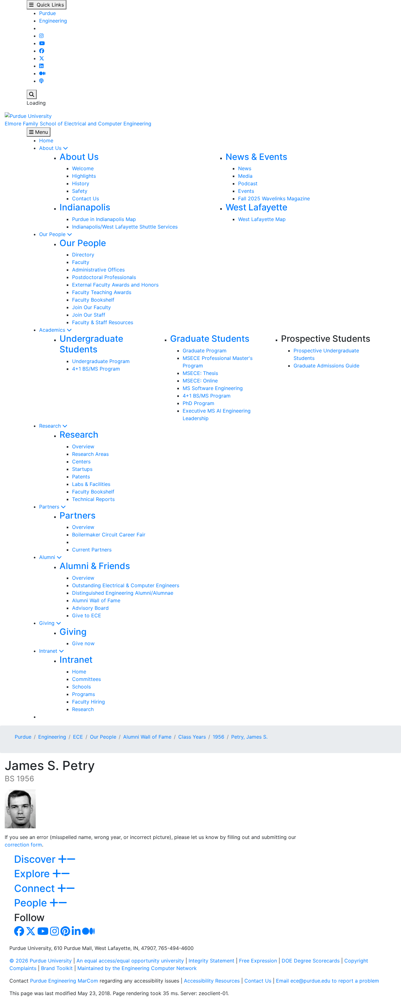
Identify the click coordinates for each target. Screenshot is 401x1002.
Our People (53, 234)
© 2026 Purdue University (40, 960)
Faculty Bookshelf (93, 300)
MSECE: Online (200, 380)
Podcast (248, 183)
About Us (51, 148)
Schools (81, 686)
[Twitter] (41, 58)
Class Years (192, 737)
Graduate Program (205, 350)
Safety (79, 191)
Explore (33, 874)
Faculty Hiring (88, 702)
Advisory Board (90, 608)
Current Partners (92, 549)
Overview (83, 446)
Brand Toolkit (57, 968)
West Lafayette (256, 207)
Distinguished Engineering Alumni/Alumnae (122, 593)
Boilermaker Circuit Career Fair (108, 534)
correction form (23, 844)
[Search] (32, 94)
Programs (83, 694)
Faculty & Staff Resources (102, 322)
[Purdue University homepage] (28, 115)
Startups (82, 469)
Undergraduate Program (101, 361)
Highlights (84, 176)
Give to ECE (86, 615)
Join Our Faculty (91, 307)
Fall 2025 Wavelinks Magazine (274, 198)
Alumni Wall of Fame (96, 600)
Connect (35, 888)
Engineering (53, 21)
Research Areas (90, 454)
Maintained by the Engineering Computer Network (137, 968)
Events (246, 191)
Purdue (47, 13)
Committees (86, 679)
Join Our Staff (88, 315)
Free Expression (258, 960)
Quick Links (49, 5)
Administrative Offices (98, 269)
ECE (78, 737)
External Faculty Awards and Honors (115, 285)
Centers (81, 461)
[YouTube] (42, 43)
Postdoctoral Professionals (104, 277)
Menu (41, 132)
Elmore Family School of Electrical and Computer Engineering (78, 123)
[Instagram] (41, 36)
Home (46, 140)
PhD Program (198, 403)
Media (245, 176)
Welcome (83, 168)
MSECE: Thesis (200, 373)
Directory (83, 254)
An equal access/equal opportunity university (130, 960)
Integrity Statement (211, 960)
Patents (81, 476)
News (244, 168)
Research (50, 426)
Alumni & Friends (95, 566)
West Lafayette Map (262, 219)
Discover (36, 859)
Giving (47, 623)
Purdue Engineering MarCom (64, 981)
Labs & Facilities (91, 484)
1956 (218, 737)
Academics (53, 330)
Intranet (49, 651)
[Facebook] (41, 51)
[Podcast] (41, 81)
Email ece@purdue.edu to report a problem (327, 981)
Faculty (80, 262)
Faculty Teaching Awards (101, 292)
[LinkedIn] (41, 66)
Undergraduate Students (91, 344)
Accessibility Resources (212, 981)
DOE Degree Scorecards (311, 960)
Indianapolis (85, 207)
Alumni (48, 557)
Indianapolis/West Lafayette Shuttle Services (125, 227)
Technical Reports (93, 499)
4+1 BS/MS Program (96, 369)
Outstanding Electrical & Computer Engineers (125, 585)
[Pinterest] (65, 933)
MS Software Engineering (213, 388)
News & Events (256, 156)
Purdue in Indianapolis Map (104, 219)
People (31, 903)
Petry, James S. (249, 737)
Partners (50, 507)
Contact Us (85, 198)
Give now (83, 643)
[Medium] (42, 73)
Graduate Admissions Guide (326, 365)
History (80, 183)
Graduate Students (209, 338)
